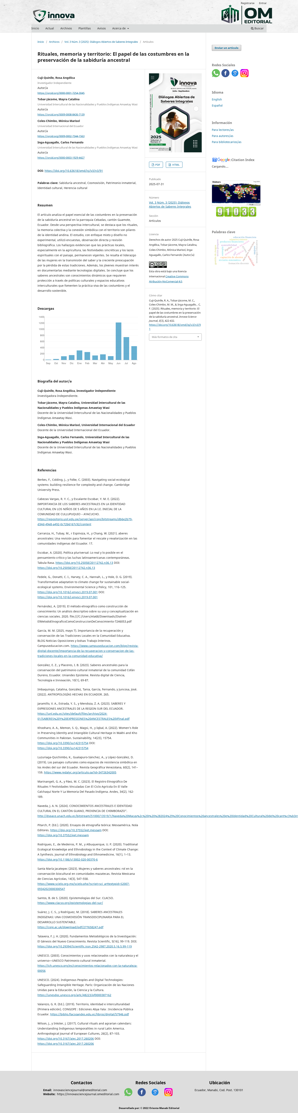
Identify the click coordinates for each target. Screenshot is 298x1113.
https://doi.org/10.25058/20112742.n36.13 (84, 563)
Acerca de (119, 28)
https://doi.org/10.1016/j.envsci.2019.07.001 (68, 592)
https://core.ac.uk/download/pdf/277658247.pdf (70, 927)
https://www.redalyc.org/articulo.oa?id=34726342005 (80, 772)
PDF (157, 165)
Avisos (101, 28)
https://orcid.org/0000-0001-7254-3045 (61, 93)
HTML (176, 165)
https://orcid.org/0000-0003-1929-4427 (61, 157)
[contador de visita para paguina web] (236, 216)
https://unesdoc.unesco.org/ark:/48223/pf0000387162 (74, 995)
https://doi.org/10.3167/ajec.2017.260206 (66, 1038)
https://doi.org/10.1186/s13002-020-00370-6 (68, 859)
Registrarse (247, 3)
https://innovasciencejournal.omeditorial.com (88, 1094)
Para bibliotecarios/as (226, 142)
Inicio (35, 28)
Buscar (259, 28)
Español (217, 105)
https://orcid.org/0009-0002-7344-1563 (61, 136)
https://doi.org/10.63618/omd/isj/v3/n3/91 (74, 171)
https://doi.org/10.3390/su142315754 (63, 743)
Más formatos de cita (164, 337)
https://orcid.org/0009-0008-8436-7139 (61, 114)
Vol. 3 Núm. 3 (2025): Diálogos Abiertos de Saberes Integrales (101, 42)
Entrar (263, 3)
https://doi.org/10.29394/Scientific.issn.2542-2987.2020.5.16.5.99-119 (85, 946)
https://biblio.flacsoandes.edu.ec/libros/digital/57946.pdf (89, 1014)
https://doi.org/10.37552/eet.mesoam (76, 830)
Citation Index (242, 160)
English (217, 99)
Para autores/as (222, 136)
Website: (49, 1094)
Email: (47, 1090)
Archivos (66, 28)
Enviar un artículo (226, 48)
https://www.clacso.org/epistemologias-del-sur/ (70, 903)
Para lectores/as (223, 130)
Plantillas (84, 28)
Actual (49, 28)
